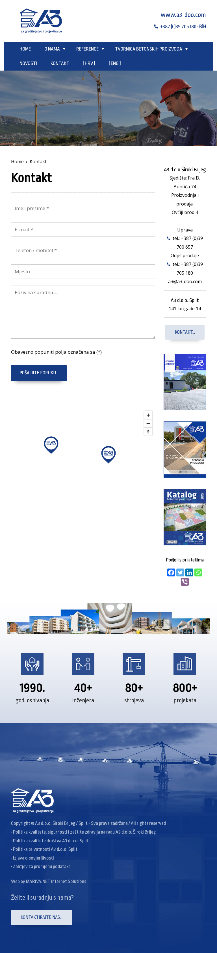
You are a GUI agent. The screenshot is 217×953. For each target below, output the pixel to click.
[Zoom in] (148, 415)
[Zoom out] (148, 423)
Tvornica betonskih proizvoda (148, 49)
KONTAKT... (185, 332)
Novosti (28, 63)
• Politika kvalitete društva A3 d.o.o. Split (50, 840)
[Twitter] (180, 572)
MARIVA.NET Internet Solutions (56, 881)
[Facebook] (171, 572)
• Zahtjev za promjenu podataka (41, 866)
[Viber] (185, 582)
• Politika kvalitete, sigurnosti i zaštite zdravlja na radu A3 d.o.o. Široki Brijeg (83, 832)
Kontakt (60, 63)
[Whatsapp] (198, 572)
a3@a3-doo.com (185, 281)
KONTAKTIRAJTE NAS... (41, 917)
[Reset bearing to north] (148, 431)
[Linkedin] (189, 572)
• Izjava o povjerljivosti (32, 858)
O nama (52, 49)
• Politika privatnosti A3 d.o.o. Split (44, 849)
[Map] (83, 457)
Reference (87, 49)
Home (25, 49)
